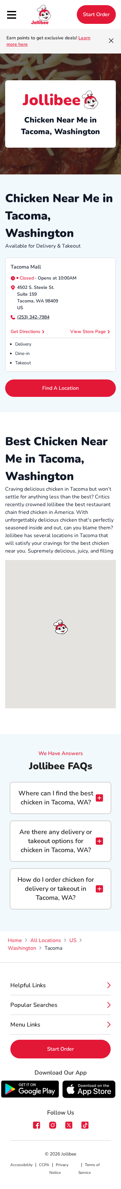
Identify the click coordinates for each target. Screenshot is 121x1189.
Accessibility (21, 1164)
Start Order (96, 14)
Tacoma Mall (26, 266)
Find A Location (60, 388)
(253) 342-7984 (33, 317)
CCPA (44, 1164)
